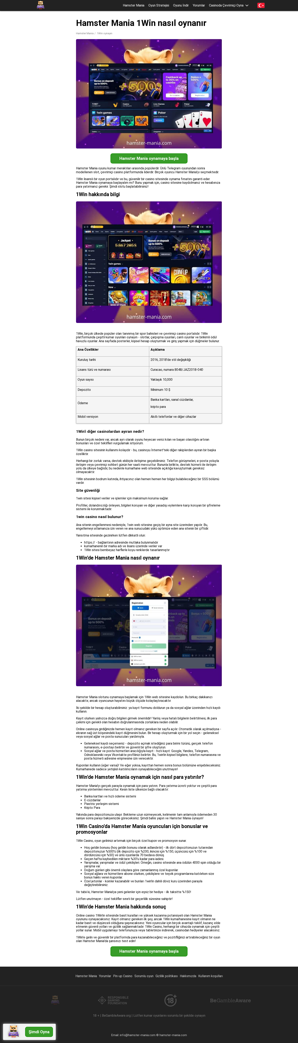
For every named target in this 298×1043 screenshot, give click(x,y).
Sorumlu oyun (143, 976)
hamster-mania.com (173, 1035)
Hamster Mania (133, 5)
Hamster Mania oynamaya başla (149, 158)
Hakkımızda (188, 976)
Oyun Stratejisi (158, 5)
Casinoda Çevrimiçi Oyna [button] (226, 5)
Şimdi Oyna (39, 1031)
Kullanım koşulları (210, 976)
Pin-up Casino (122, 976)
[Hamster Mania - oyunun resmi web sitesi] (40, 5)
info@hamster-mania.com (137, 1035)
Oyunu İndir (181, 5)
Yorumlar (199, 5)
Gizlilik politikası (166, 976)
